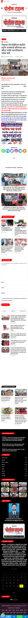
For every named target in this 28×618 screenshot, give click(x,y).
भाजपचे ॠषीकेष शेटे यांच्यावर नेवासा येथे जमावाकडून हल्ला (6, 399)
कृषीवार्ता (3, 460)
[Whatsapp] (3, 151)
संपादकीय (3, 475)
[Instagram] (16, 151)
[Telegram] (20, 151)
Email (2, 287)
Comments (22, 311)
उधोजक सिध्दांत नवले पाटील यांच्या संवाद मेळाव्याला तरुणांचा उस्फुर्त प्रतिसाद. (20, 249)
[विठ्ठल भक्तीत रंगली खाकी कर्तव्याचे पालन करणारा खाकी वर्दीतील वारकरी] (23, 495)
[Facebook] (8, 151)
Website (3, 293)
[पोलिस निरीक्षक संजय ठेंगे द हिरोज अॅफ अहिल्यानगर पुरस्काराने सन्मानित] (5, 343)
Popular (4, 311)
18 (6, 583)
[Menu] (2, 8)
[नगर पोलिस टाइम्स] (14, 8)
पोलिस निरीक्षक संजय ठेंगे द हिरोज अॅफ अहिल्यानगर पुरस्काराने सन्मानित (18, 342)
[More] (25, 151)
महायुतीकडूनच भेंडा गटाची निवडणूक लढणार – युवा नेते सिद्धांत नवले (7, 229)
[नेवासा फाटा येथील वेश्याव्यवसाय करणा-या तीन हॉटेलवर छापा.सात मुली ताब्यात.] (5, 336)
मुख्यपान (3, 610)
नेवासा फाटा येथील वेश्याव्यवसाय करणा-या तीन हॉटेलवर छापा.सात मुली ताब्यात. (18, 335)
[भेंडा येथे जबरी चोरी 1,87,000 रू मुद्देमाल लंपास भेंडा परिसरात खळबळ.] (7, 410)
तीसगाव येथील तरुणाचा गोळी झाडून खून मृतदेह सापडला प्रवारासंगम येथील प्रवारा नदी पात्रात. (17, 328)
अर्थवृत (24, 612)
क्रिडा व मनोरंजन (5, 462)
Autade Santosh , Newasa (8, 56)
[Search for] (26, 8)
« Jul (13, 592)
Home (3, 36)
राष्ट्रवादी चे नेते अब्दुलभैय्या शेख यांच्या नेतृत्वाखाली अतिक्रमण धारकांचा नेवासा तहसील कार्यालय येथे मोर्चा (7, 249)
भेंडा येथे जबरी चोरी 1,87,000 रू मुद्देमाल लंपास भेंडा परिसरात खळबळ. (16, 1)
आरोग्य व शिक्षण (5, 457)
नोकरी (3, 466)
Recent (13, 311)
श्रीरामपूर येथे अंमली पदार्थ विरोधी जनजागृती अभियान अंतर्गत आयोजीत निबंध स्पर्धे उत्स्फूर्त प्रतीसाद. (21, 400)
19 (10, 583)
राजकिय (7, 36)
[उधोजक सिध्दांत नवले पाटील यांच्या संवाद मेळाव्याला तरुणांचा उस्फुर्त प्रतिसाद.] (21, 242)
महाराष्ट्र (3, 471)
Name (3, 282)
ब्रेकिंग (3, 469)
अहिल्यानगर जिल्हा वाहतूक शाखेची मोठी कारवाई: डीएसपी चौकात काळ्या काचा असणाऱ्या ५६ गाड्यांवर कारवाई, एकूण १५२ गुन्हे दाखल (21, 419)
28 (17, 586)
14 (17, 580)
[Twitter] (12, 151)
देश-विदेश (21, 610)
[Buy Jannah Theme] (14, 23)
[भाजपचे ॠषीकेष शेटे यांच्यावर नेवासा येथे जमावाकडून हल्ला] (7, 392)
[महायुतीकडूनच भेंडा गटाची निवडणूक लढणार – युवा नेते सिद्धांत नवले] (7, 223)
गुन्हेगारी (3, 464)
